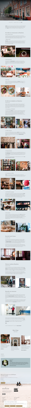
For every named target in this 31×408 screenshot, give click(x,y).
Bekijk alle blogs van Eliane (13, 365)
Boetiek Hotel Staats (8, 241)
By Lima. (19, 81)
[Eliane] (5, 362)
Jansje (24, 193)
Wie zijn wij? (15, 398)
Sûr (20, 214)
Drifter (6, 174)
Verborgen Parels (4, 399)
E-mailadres (2, 379)
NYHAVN (12, 110)
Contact (15, 399)
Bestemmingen (4, 400)
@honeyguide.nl (7, 321)
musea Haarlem (15, 301)
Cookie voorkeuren (28, 407)
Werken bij (15, 400)
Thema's (3, 398)
